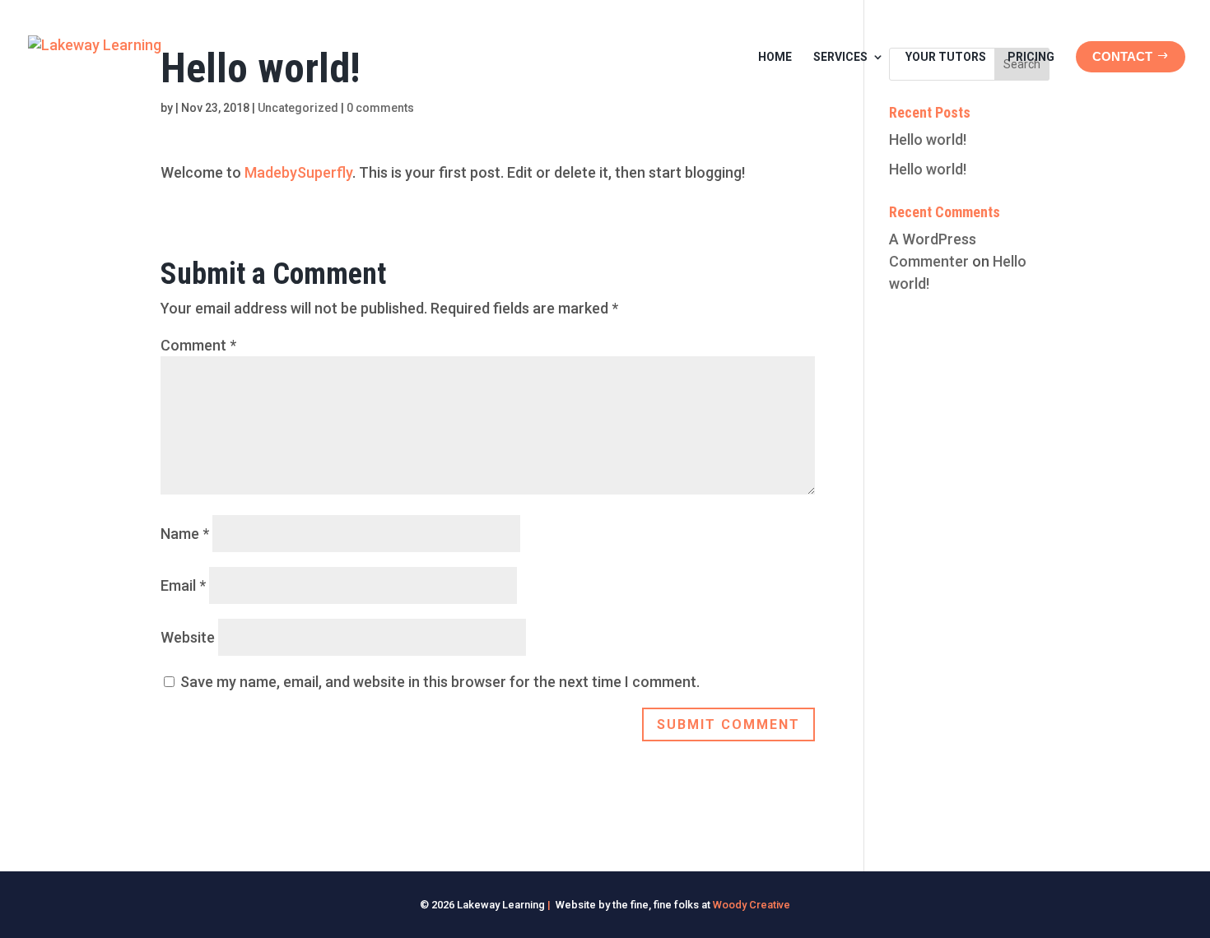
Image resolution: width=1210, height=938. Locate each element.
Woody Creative (751, 905)
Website (188, 637)
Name (185, 533)
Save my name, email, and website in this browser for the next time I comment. (440, 681)
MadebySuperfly (298, 172)
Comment (198, 345)
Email (183, 585)
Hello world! (927, 139)
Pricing (1031, 56)
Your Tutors (945, 56)
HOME (775, 56)
